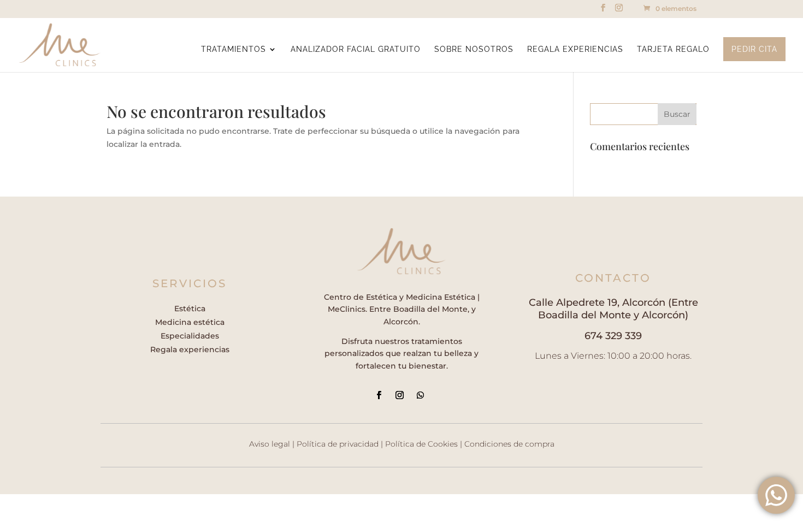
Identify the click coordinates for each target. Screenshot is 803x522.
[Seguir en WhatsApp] (420, 395)
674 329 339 (613, 336)
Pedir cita (754, 49)
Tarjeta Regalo (673, 49)
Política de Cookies (421, 444)
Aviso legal (269, 444)
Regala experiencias (575, 49)
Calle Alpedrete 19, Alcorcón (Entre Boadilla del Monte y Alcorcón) (613, 308)
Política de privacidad (338, 444)
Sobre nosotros (473, 49)
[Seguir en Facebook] (378, 395)
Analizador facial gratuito (356, 49)
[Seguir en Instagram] (399, 395)
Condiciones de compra (509, 444)
